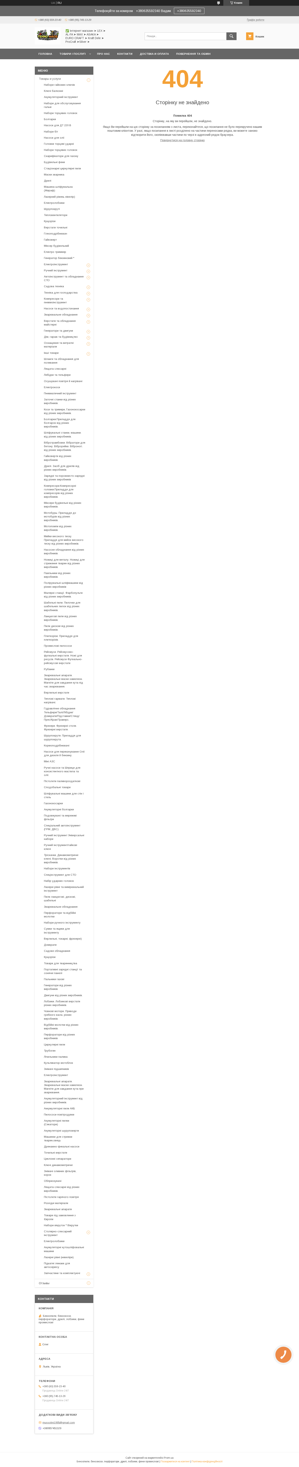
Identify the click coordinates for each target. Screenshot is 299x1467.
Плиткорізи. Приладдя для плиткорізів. (61, 637)
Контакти (124, 53)
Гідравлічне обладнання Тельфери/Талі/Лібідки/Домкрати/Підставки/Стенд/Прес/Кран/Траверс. (62, 714)
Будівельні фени (54, 162)
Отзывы (44, 1283)
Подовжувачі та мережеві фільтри (60, 817)
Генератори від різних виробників (58, 987)
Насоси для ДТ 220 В (57, 125)
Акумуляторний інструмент (61, 97)
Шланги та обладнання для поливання (61, 360)
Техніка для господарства (60, 292)
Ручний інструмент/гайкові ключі (60, 847)
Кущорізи (50, 221)
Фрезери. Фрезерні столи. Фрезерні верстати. (60, 727)
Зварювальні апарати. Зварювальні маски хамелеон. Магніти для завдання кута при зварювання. (64, 1087)
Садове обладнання (57, 950)
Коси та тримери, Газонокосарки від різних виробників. (64, 411)
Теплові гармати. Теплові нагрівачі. (60, 700)
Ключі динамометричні (58, 1165)
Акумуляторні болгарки (59, 809)
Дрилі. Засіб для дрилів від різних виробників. (61, 468)
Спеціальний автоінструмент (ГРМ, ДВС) (62, 827)
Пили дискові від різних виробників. (59, 627)
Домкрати (50, 944)
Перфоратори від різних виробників (59, 1036)
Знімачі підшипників (56, 1068)
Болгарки (50, 119)
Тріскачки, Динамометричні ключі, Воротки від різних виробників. (61, 858)
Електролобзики (54, 202)
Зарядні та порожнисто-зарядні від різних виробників (64, 477)
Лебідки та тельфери (57, 374)
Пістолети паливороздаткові (62, 781)
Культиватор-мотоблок (58, 1062)
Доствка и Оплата (154, 53)
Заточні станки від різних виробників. (60, 401)
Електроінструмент (56, 264)
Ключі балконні (53, 90)
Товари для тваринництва (60, 963)
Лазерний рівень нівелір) (59, 196)
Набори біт (51, 131)
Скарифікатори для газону (61, 156)
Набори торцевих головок (60, 113)
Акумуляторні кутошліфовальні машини (64, 1249)
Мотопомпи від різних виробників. (58, 528)
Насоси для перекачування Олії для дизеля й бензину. (64, 753)
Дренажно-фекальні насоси (61, 1146)
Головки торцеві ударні (59, 143)
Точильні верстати (55, 1152)
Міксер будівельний (56, 245)
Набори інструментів (57, 868)
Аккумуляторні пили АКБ (59, 1108)
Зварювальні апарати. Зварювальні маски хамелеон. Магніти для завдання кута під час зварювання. (63, 681)
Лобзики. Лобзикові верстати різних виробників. (62, 1003)
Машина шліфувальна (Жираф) (58, 188)
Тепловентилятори (55, 215)
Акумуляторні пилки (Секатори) (56, 1122)
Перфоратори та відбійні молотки (60, 914)
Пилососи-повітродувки (59, 1114)
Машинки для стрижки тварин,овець (58, 1138)
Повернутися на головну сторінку (182, 140)
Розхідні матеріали (56, 1203)
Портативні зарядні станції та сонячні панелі (63, 971)
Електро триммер (55, 251)
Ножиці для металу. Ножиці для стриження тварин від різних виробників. (64, 563)
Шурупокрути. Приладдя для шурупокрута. (62, 737)
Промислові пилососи (58, 645)
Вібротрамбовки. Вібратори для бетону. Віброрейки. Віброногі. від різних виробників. (64, 446)
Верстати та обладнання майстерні (60, 322)
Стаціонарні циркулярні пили (62, 168)
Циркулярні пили (54, 1044)
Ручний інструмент (55, 270)
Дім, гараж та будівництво (61, 336)
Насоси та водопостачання (61, 308)
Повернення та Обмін (193, 53)
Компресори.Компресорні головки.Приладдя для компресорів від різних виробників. (60, 491)
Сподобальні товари (57, 787)
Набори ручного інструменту (62, 922)
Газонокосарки (53, 803)
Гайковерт (50, 239)
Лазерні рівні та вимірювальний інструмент (64, 888)
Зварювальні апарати (58, 1209)
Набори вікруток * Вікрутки (61, 1225)
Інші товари (51, 352)
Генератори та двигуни (58, 330)
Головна (45, 53)
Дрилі (47, 180)
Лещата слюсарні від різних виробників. (62, 1188)
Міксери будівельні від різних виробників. (62, 504)
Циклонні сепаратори (57, 1158)
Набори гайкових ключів (59, 84)
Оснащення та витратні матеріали (59, 344)
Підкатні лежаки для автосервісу (57, 1265)
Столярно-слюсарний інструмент (58, 1233)
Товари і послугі (72, 53)
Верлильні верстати (56, 692)
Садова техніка (54, 286)
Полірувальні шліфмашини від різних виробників (63, 584)
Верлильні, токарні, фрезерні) (63, 938)
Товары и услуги (50, 78)
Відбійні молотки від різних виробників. (61, 1026)
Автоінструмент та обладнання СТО (64, 278)
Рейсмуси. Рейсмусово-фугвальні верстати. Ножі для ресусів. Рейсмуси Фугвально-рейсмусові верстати (63, 657)
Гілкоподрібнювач (55, 233)
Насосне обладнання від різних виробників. (64, 551)
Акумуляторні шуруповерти (61, 1130)
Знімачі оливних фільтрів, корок (60, 1173)
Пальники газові (54, 979)
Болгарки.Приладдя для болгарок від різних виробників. (59, 423)
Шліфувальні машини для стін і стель (64, 795)
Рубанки (49, 669)
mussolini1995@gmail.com (59, 1422)
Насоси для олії (54, 137)
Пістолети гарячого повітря (61, 1197)
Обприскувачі (52, 1180)
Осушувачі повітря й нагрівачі (63, 381)
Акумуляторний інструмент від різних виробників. (63, 1100)
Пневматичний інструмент (60, 393)
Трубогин (50, 1050)
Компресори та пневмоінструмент (55, 300)
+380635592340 (189, 11)
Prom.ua (169, 1457)
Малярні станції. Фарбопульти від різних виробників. (63, 594)
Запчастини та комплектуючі (62, 1273)
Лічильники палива (56, 1056)
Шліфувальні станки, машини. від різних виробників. (62, 434)
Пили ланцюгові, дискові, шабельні (60, 898)
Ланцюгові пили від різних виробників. (60, 618)
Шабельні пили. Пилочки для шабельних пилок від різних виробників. (62, 606)
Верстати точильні (55, 227)
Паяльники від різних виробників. (57, 575)
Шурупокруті (52, 208)
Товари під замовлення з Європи (60, 1217)
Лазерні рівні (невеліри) (59, 1257)
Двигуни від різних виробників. (63, 995)
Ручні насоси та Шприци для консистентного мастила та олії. (62, 771)
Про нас (103, 53)
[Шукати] (231, 36)
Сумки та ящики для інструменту (57, 930)
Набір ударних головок (59, 880)
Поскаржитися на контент (175, 1461)
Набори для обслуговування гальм (62, 105)
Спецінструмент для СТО (60, 874)
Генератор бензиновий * (59, 258)
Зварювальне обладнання (60, 314)
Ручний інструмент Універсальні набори (64, 837)
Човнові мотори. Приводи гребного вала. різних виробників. (60, 1015)
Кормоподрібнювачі (56, 745)
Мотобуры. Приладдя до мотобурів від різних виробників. (60, 516)
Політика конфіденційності (207, 1461)
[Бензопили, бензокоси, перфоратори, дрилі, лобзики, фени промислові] (48, 43)
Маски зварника (54, 174)
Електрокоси (52, 387)
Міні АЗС (49, 761)
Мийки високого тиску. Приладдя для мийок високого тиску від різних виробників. (63, 540)
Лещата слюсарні (55, 368)
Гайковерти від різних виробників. (57, 458)
